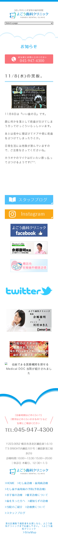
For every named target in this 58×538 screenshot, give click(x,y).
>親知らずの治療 (38, 501)
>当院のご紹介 (14, 507)
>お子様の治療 (14, 495)
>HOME (10, 483)
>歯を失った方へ (15, 501)
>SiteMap (29, 532)
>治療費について (35, 507)
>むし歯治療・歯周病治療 (32, 483)
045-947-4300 (33, 429)
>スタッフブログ (15, 513)
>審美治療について (36, 495)
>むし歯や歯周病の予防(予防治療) (25, 489)
